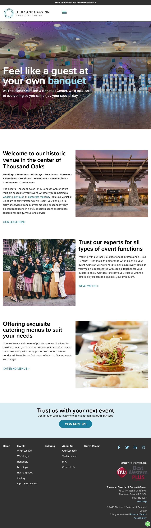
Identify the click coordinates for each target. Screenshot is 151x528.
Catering (50, 446)
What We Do (24, 451)
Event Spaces (25, 473)
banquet (19, 197)
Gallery (21, 478)
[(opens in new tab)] (132, 473)
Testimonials (69, 456)
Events (21, 446)
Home (6, 446)
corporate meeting (38, 197)
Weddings (23, 456)
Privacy (134, 514)
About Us (67, 446)
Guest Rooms (92, 446)
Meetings (22, 467)
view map (142, 501)
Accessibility (140, 518)
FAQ (64, 462)
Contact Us (68, 467)
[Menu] (64, 13)
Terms (142, 514)
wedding (8, 197)
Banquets (22, 462)
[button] (119, 447)
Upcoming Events (27, 483)
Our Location (69, 451)
